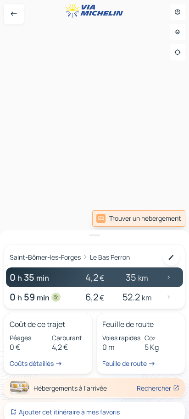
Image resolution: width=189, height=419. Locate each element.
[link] (138, 218)
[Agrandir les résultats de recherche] (94, 235)
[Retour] (14, 14)
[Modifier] (171, 257)
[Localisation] (177, 52)
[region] (94, 209)
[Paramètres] (177, 32)
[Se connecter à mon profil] (177, 12)
